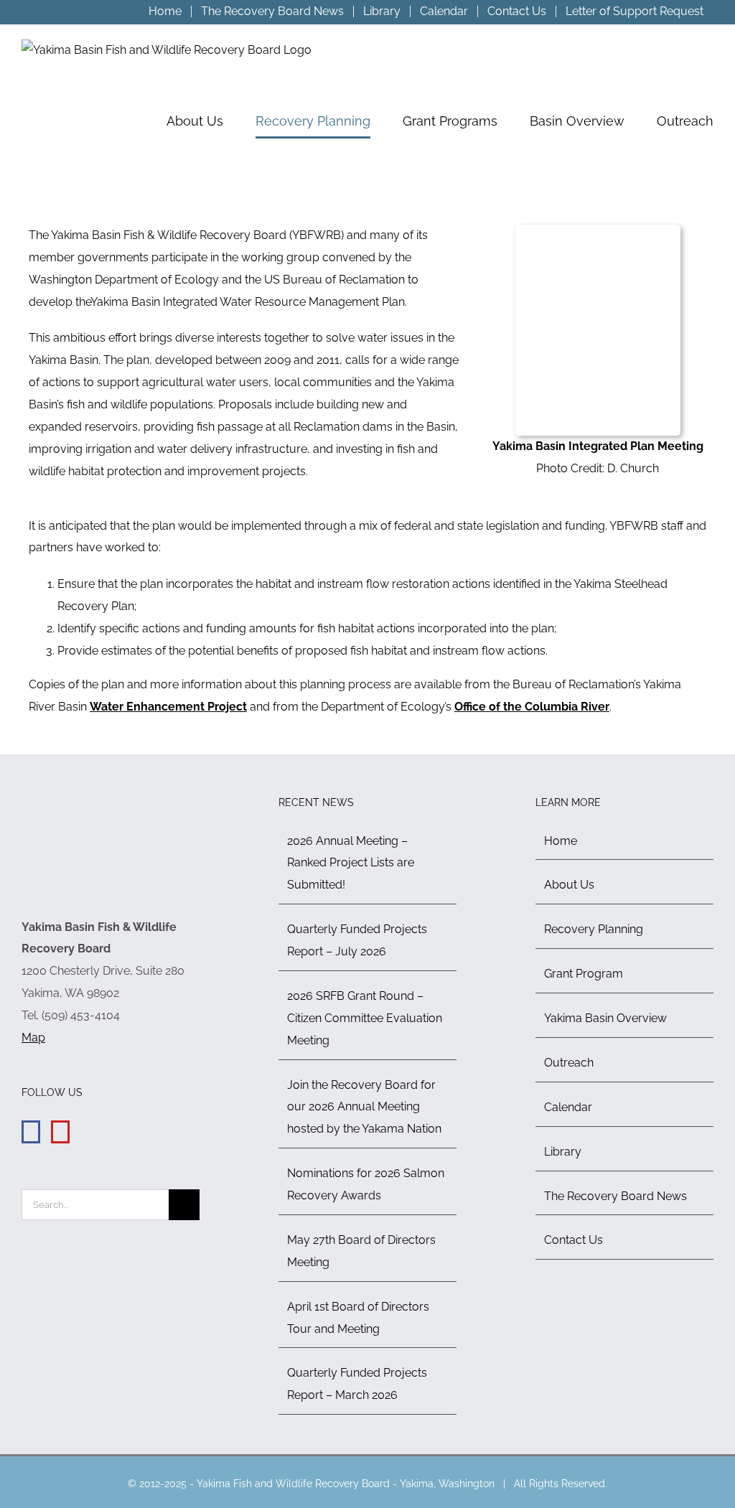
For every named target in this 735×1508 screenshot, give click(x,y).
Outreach (569, 1062)
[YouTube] (60, 1131)
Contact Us (573, 1240)
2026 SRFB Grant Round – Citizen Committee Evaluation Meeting (364, 1018)
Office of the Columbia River (531, 706)
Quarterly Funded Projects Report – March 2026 (357, 1384)
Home (560, 841)
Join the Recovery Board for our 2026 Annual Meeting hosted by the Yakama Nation (364, 1107)
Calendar (568, 1107)
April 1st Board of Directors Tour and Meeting (358, 1318)
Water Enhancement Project (168, 706)
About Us (569, 884)
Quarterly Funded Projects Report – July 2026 (357, 940)
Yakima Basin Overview (605, 1018)
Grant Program (583, 973)
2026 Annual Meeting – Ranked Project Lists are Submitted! (350, 863)
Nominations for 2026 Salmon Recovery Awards (365, 1184)
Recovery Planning (593, 929)
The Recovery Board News (615, 1196)
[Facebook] (31, 1131)
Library (562, 1151)
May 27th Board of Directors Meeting (361, 1251)
